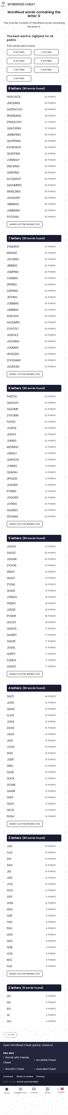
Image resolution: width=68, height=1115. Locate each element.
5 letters (46, 61)
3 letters (46, 69)
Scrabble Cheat (46, 1060)
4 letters (19, 69)
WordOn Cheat (14, 1069)
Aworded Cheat (46, 1069)
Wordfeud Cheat (21, 4)
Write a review (24, 1076)
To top (11, 1035)
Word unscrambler (27, 1081)
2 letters (19, 78)
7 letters (46, 52)
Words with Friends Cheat (16, 1060)
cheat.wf (47, 1045)
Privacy (40, 1076)
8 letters (19, 52)
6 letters (19, 61)
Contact (8, 1076)
